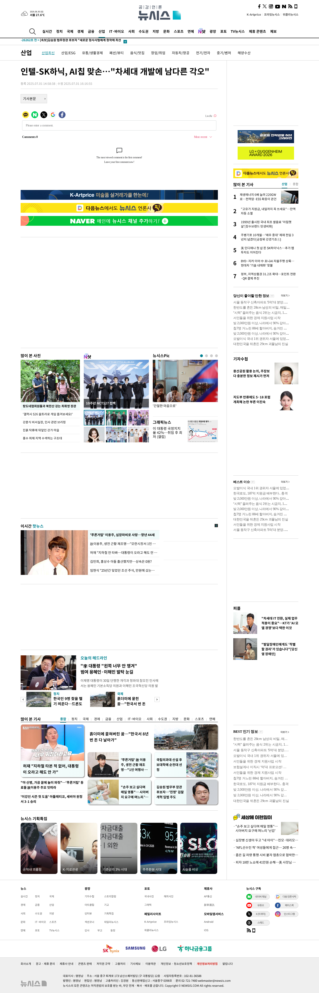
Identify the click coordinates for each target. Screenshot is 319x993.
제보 (273, 31)
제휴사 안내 (66, 964)
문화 (166, 31)
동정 (112, 930)
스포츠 (179, 31)
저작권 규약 (103, 964)
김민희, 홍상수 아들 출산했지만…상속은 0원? (121, 561)
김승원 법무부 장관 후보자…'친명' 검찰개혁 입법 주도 (170, 792)
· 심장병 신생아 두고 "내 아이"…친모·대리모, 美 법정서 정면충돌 (265, 840)
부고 (99, 930)
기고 (106, 905)
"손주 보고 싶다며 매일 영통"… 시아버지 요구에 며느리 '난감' (135, 792)
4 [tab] (216, 355)
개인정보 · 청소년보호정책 (176, 964)
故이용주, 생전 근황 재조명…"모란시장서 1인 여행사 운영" (123, 543)
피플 (237, 608)
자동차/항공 (180, 52)
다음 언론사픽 (289, 896)
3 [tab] (211, 355)
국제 (70, 31)
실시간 (47, 31)
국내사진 (149, 896)
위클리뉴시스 (290, 14)
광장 (213, 31)
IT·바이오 (116, 31)
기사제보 (135, 964)
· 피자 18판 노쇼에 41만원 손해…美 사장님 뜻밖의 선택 (265, 862)
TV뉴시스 (238, 31)
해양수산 (244, 52)
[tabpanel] (185, 387)
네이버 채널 (260, 896)
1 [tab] (201, 355)
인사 (87, 930)
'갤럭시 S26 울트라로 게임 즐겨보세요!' (48, 414)
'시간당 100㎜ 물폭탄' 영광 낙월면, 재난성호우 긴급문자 (66, 41)
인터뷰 (88, 913)
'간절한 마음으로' (164, 406)
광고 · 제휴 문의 (45, 964)
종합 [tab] (295, 184)
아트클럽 (89, 905)
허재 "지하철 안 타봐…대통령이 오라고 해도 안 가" (123, 552)
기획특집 (109, 913)
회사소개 (26, 964)
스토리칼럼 (110, 896)
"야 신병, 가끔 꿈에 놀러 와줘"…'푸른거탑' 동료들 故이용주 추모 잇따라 (52, 785)
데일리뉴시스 (111, 922)
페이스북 (289, 905)
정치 (59, 31)
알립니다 (227, 964)
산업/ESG (68, 52)
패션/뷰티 (116, 52)
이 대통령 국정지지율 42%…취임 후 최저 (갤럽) (167, 432)
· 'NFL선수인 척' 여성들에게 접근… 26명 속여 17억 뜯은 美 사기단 (265, 847)
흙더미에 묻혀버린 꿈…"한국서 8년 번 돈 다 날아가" (119, 737)
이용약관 (150, 964)
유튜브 (260, 905)
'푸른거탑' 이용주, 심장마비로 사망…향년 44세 (122, 534)
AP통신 (208, 896)
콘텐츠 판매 (85, 964)
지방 (156, 31)
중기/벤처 (224, 52)
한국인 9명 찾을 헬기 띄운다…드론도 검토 (67, 704)
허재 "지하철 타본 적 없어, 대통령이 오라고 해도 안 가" (51, 769)
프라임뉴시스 (272, 14)
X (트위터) (260, 914)
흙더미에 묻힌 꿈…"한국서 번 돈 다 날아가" (131, 704)
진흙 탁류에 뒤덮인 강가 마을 (41, 430)
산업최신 (48, 52)
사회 (131, 31)
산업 (102, 31)
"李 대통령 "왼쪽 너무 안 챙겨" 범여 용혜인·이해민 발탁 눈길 (109, 669)
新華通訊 (209, 905)
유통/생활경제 (92, 52)
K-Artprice (254, 14)
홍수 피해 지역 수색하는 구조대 (42, 438)
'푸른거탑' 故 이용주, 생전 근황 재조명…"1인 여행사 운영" (134, 764)
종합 (63, 719)
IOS (206, 930)
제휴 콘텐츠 (257, 31)
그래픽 (147, 905)
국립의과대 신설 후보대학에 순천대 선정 (169, 764)
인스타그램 (289, 914)
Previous (23, 699)
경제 (80, 31)
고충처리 (120, 964)
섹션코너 (89, 922)
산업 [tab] (284, 184)
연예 (190, 31)
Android (208, 922)
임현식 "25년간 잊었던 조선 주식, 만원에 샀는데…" (123, 570)
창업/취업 (158, 52)
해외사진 (168, 896)
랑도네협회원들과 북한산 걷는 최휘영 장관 (49, 406)
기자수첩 (240, 359)
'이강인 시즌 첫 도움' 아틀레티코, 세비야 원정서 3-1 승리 (51, 799)
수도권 (143, 31)
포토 (223, 31)
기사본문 (29, 98)
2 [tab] (206, 355)
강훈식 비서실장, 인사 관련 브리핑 (44, 422)
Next (157, 699)
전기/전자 (203, 52)
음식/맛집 (137, 52)
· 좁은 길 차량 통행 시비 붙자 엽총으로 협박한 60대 (265, 855)
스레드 (260, 922)
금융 (91, 31)
